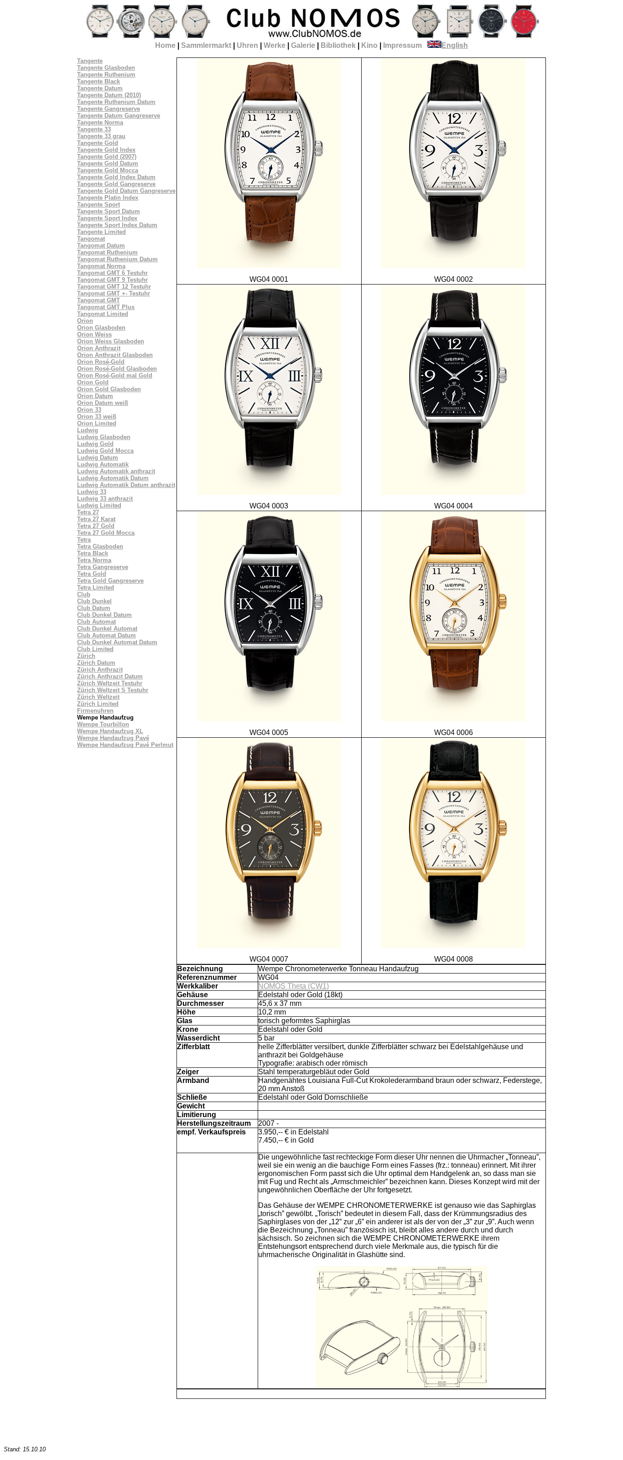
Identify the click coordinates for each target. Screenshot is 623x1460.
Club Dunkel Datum (104, 614)
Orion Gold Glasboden (109, 389)
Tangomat (91, 238)
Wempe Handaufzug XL (110, 731)
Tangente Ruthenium (106, 74)
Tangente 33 (94, 129)
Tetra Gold (91, 573)
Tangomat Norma (101, 266)
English (454, 45)
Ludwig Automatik (103, 464)
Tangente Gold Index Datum (116, 177)
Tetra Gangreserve (102, 567)
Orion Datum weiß (102, 402)
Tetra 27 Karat (96, 519)
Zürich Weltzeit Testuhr (109, 683)
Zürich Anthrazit (100, 669)
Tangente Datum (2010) (109, 95)
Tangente (90, 60)
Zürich (86, 655)
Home (165, 45)
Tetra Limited (95, 587)
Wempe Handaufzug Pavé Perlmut (125, 744)
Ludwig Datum (97, 457)
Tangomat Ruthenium (107, 252)
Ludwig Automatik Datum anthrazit (126, 484)
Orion (85, 320)
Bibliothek (338, 45)
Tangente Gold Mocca (107, 170)
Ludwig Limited (99, 505)
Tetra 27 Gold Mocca (106, 532)
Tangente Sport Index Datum (117, 225)
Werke (275, 45)
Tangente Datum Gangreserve (118, 115)
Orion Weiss (94, 334)
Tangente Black (98, 81)
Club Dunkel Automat (107, 628)
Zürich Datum (96, 662)
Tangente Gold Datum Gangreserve (126, 190)
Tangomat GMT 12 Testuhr (114, 286)
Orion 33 (89, 409)
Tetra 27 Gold (95, 526)
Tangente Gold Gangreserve (116, 184)
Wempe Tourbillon (103, 724)
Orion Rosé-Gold (101, 361)
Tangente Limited (101, 231)
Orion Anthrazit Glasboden (115, 355)
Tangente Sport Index (107, 218)
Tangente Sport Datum (108, 211)
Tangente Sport (98, 204)
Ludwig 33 (91, 491)
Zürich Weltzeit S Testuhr (112, 690)
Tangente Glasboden (106, 67)
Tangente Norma (100, 122)
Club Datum (93, 608)
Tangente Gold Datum (107, 163)
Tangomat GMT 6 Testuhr (112, 272)
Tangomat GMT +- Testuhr (113, 293)
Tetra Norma (94, 560)
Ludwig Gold (95, 443)
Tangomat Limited (102, 314)
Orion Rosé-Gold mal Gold (114, 375)
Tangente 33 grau (101, 136)
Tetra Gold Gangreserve (110, 580)
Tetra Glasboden (100, 546)
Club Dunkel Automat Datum (117, 642)
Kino (369, 45)
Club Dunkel (94, 601)
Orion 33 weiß (96, 416)
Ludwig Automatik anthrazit (116, 471)
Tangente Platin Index (107, 197)
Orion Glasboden (101, 327)
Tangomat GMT (98, 300)
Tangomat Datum (101, 245)
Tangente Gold (97, 143)
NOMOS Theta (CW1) (293, 986)
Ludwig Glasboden (103, 437)
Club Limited (95, 649)
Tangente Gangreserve (108, 108)
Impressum (402, 45)
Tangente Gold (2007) (106, 156)
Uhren (247, 45)
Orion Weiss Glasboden (110, 341)
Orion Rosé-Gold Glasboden (117, 368)
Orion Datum (95, 396)
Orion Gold (93, 382)
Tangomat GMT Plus (106, 307)
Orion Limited (96, 423)
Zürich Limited (98, 703)
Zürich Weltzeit (98, 697)
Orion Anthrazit (98, 348)
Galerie (303, 45)
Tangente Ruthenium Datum (116, 101)
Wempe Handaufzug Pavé (113, 738)
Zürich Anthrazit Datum (110, 676)
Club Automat (96, 621)
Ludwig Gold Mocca (105, 450)
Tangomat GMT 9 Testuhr (112, 279)
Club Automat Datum (106, 635)
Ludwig (87, 430)
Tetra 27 (88, 512)
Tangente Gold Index (106, 149)
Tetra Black (92, 553)
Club (83, 594)
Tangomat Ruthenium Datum (117, 259)
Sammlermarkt (206, 45)
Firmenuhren (95, 710)
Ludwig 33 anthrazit (105, 498)
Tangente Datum (100, 88)
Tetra (84, 539)
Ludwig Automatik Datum (113, 478)
